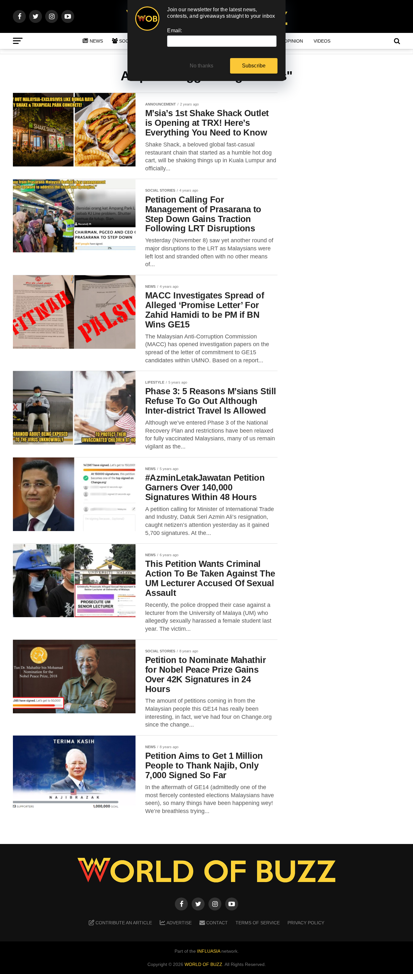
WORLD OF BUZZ (203, 964)
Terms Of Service (258, 922)
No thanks (202, 65)
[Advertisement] (348, 194)
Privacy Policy (305, 922)
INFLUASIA (208, 951)
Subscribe (254, 65)
